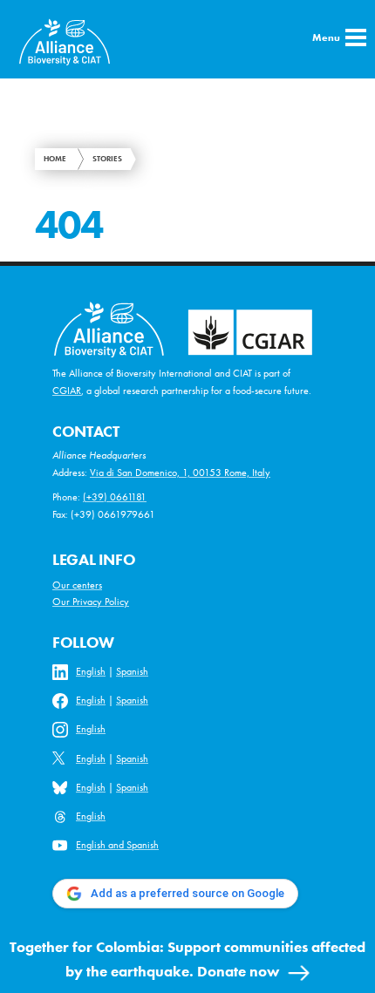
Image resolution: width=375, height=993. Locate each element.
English (91, 671)
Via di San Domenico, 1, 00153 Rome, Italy (180, 472)
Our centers (77, 585)
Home (55, 158)
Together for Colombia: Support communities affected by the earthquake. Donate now (187, 959)
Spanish (132, 671)
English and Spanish (117, 845)
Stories (107, 158)
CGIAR (66, 391)
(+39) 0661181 (115, 497)
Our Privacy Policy (90, 602)
